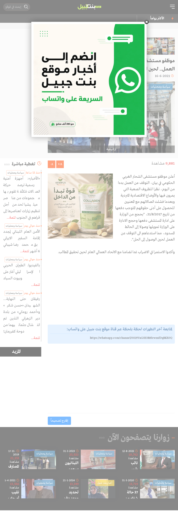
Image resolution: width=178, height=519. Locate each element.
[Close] (147, 22)
